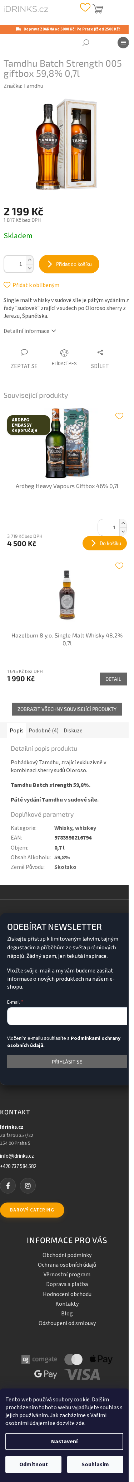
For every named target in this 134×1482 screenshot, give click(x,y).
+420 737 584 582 (18, 1166)
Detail (113, 679)
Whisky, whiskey (75, 828)
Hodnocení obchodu (67, 1294)
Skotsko (65, 867)
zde (80, 1423)
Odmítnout (33, 1464)
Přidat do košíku (74, 264)
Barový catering (32, 1210)
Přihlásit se (67, 1061)
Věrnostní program (67, 1274)
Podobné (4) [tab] (44, 731)
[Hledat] (86, 42)
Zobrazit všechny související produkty (67, 709)
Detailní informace (26, 331)
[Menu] (123, 42)
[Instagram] (28, 1186)
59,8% (62, 857)
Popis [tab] (17, 731)
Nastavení (64, 1441)
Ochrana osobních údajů (67, 1265)
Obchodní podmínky (67, 1255)
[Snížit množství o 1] (29, 268)
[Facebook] (8, 1186)
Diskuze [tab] (73, 731)
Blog (67, 1314)
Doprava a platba (67, 1284)
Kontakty (67, 1304)
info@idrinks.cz (17, 1156)
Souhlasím (95, 1464)
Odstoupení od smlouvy (67, 1323)
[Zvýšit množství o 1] (29, 260)
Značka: (23, 86)
